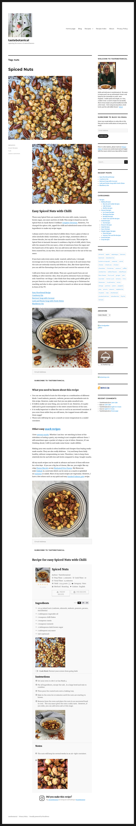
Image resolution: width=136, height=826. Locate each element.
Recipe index (101, 29)
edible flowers (112, 272)
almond (101, 254)
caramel (114, 261)
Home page (70, 29)
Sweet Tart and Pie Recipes (111, 218)
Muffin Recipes (107, 208)
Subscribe (103, 136)
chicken (116, 265)
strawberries (115, 296)
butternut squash (104, 261)
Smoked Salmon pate (75, 477)
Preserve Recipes (106, 225)
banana (122, 254)
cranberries (102, 272)
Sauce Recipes (105, 229)
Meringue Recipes (108, 214)
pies (100, 289)
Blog (80, 29)
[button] (20, 25)
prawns (111, 289)
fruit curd (111, 275)
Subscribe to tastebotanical (49, 381)
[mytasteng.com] (113, 377)
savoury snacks (43, 435)
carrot (121, 261)
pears (114, 286)
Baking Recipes (106, 202)
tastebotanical (18, 40)
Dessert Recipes (106, 210)
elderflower (122, 272)
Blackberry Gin (38, 304)
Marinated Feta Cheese (63, 468)
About (111, 29)
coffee (125, 268)
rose (107, 293)
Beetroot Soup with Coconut (43, 298)
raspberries (119, 289)
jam (123, 275)
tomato (101, 300)
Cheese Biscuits (42, 468)
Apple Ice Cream (116, 407)
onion (119, 282)
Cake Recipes (107, 206)
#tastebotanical (80, 799)
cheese (101, 265)
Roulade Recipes (108, 216)
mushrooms (111, 282)
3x (87, 603)
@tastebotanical (53, 799)
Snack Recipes (13, 148)
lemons (118, 279)
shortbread (114, 293)
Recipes (88, 29)
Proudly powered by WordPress (39, 816)
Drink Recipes (105, 221)
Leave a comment (14, 153)
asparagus (115, 254)
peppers (120, 286)
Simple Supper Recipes (108, 231)
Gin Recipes (106, 223)
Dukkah (39, 471)
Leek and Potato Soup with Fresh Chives (48, 301)
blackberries (110, 258)
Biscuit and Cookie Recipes (111, 204)
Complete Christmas (69, 223)
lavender (101, 279)
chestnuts (108, 265)
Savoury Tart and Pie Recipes (112, 235)
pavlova (107, 286)
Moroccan (102, 282)
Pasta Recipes (107, 233)
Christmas (110, 268)
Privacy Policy (122, 29)
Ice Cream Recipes (108, 212)
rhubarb (101, 293)
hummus (38, 474)
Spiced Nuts (20, 69)
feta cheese (102, 275)
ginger (118, 275)
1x (79, 603)
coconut (118, 268)
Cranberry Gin (37, 295)
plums (105, 289)
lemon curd (110, 279)
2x (83, 603)
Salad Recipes (105, 227)
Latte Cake (114, 402)
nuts (9, 151)
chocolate (102, 268)
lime (124, 279)
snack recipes (52, 429)
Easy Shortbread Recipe (41, 293)
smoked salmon (104, 296)
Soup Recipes (105, 239)
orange (101, 286)
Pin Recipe (81, 592)
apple (108, 254)
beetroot (101, 258)
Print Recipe (61, 593)
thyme (123, 296)
